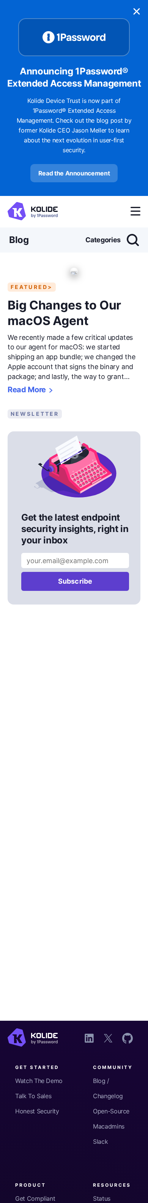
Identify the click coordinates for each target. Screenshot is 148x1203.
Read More (27, 389)
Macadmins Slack (108, 1133)
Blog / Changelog (108, 1088)
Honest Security (37, 1111)
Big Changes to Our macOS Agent (64, 313)
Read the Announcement (74, 173)
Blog (19, 239)
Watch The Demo (39, 1081)
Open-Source (111, 1111)
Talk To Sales (33, 1096)
